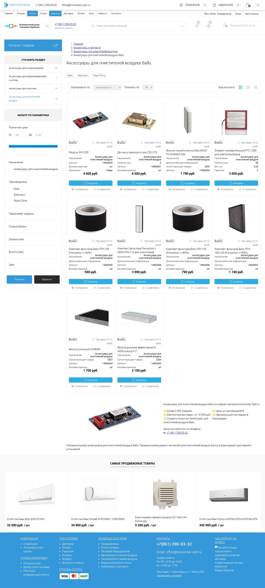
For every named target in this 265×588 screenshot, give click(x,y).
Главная (8, 13)
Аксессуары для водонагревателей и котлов (27, 78)
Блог (91, 13)
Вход (238, 13)
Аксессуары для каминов (22, 88)
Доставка (68, 13)
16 (56, 98)
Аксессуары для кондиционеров (26, 68)
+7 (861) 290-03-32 (65, 24)
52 (56, 68)
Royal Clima (99, 75)
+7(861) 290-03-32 (174, 544)
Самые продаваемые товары (132, 463)
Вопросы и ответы (73, 562)
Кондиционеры (110, 543)
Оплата (81, 13)
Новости (102, 13)
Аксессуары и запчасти (115, 566)
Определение (224, 13)
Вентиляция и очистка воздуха (119, 555)
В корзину (92, 183)
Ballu (70, 75)
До (30, 134)
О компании (30, 543)
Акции (32, 13)
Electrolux (83, 75)
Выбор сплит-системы (36, 567)
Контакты (116, 13)
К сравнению (104, 189)
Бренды (55, 13)
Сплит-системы (110, 547)
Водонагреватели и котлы (116, 562)
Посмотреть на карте (169, 575)
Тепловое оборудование (115, 551)
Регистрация (252, 13)
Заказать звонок (64, 28)
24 (56, 88)
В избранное (81, 189)
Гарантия (67, 551)
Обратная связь (19, 5)
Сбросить (47, 279)
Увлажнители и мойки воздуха (119, 559)
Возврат (67, 559)
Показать (19, 279)
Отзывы (21, 13)
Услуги (43, 13)
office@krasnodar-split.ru (184, 552)
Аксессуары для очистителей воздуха (24, 98)
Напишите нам (32, 563)
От (10, 134)
